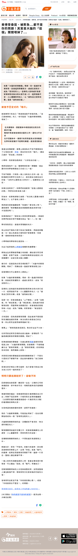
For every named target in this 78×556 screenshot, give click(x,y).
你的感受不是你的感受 (21, 494)
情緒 (32, 341)
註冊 (75, 2)
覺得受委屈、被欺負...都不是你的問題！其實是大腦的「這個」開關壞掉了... (47, 20)
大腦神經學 (38, 512)
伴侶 (17, 152)
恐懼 (21, 512)
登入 (69, 2)
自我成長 (18, 20)
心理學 (4, 516)
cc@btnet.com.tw (35, 544)
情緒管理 (28, 512)
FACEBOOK (54, 2)
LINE (62, 2)
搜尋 (46, 9)
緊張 (15, 512)
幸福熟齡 (4, 20)
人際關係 (18, 246)
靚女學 (11, 20)
